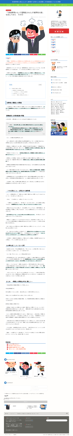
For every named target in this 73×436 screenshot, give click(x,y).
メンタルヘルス (36, 5)
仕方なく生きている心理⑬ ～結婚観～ (59, 83)
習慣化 (53, 112)
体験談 (57, 106)
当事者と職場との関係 (16, 88)
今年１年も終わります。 (57, 92)
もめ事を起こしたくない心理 (18, 93)
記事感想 (62, 112)
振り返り (53, 109)
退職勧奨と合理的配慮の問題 (18, 90)
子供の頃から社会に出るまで (14, 345)
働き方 (62, 106)
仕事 (65, 103)
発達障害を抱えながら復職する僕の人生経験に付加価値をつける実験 (36, 2)
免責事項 (15, 434)
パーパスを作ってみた (56, 79)
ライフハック (54, 103)
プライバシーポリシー (8, 434)
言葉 (58, 112)
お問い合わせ (64, 5)
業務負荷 (59, 109)
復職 (27, 5)
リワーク (60, 103)
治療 (64, 109)
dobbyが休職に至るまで (13, 344)
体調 (53, 106)
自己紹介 (9, 5)
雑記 (55, 5)
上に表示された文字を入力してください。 (12, 398)
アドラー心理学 (46, 5)
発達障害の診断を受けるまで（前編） (16, 347)
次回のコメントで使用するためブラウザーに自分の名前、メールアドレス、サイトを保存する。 (25, 393)
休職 (18, 5)
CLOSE (40, 84)
